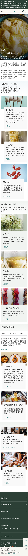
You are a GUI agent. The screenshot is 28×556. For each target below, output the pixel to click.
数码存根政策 (11, 553)
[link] (14, 102)
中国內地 (6, 536)
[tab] (3, 333)
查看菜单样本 (5, 349)
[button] (6, 247)
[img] (26, 1)
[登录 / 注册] (26, 11)
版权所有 (3, 543)
